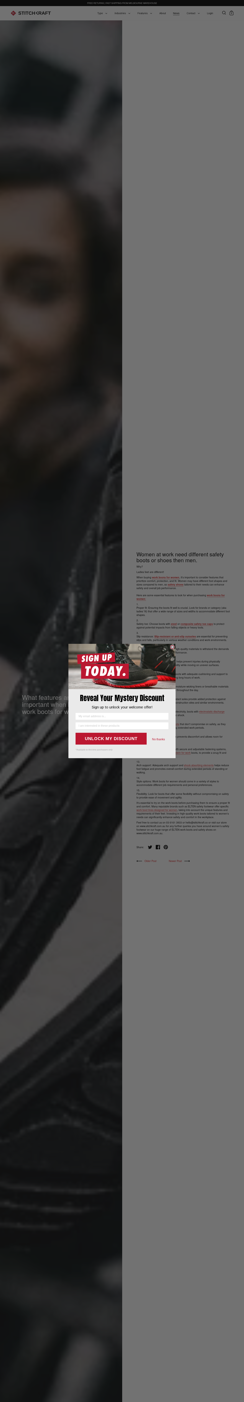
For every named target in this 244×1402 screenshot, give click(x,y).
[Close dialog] (172, 647)
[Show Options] (165, 726)
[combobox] (121, 726)
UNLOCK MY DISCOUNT (111, 738)
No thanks (158, 739)
